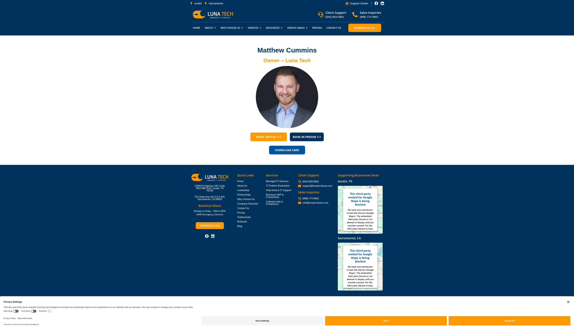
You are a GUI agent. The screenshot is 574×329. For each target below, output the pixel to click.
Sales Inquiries (370, 13)
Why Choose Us (246, 199)
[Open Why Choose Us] (242, 28)
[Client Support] (320, 14)
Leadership (243, 190)
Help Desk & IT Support (278, 190)
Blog (239, 226)
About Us (242, 185)
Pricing (241, 212)
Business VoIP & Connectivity (275, 195)
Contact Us (243, 208)
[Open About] (215, 28)
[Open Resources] (281, 28)
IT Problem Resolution (278, 185)
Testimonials (244, 217)
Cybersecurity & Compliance (274, 202)
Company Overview (247, 203)
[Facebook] (376, 3)
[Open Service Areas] (306, 28)
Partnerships (244, 194)
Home (240, 181)
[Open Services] (260, 28)
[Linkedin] (382, 3)
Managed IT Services (277, 181)
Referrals (242, 221)
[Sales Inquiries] (355, 14)
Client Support (335, 13)
